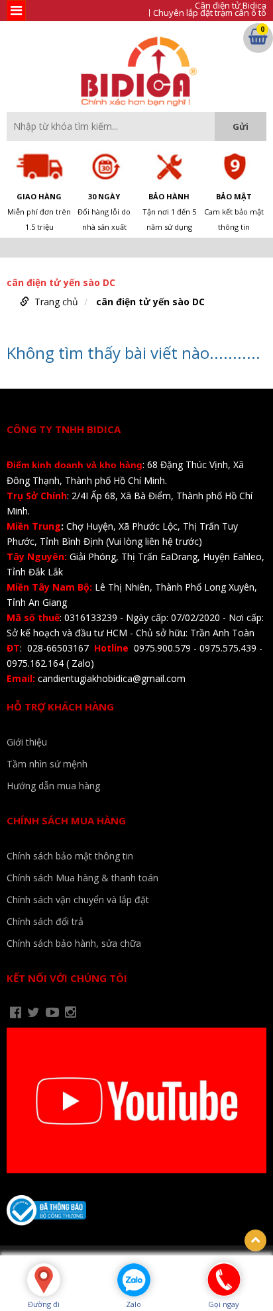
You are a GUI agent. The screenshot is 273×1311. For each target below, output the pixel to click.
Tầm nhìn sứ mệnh (47, 763)
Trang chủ (56, 301)
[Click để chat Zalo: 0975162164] (134, 1279)
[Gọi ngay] (224, 1278)
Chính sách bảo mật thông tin (70, 856)
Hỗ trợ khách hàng (60, 706)
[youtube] (52, 1012)
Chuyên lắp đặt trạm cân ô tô (209, 13)
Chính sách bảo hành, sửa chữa (74, 943)
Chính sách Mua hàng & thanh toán (82, 877)
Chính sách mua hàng (66, 820)
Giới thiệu (27, 742)
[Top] (255, 1240)
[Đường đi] (43, 1279)
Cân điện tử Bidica (230, 5)
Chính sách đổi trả (45, 921)
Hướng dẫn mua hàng (53, 785)
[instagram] (70, 1012)
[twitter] (33, 1012)
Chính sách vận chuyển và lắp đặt (78, 899)
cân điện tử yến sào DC (150, 301)
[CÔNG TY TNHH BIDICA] (136, 71)
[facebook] (15, 1012)
